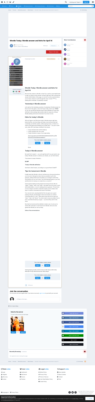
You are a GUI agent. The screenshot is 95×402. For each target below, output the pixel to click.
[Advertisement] (47, 24)
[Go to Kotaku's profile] (65, 59)
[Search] (92, 6)
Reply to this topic (53, 52)
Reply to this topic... (22, 299)
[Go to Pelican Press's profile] (11, 45)
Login (3, 372)
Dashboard (24, 372)
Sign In (37, 143)
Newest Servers (29, 6)
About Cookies (62, 374)
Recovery (5, 376)
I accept (90, 398)
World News (25, 46)
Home (5, 6)
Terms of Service (44, 376)
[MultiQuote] (26, 285)
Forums (19, 6)
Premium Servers (41, 6)
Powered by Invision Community (86, 392)
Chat (59, 379)
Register (4, 374)
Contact (4, 379)
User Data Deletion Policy (46, 379)
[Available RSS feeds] (85, 362)
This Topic (86, 6)
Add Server (24, 374)
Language (5, 392)
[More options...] (58, 59)
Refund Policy (43, 372)
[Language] (93, 2)
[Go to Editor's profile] (65, 54)
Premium (23, 379)
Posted (30, 59)
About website (61, 372)
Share (46, 45)
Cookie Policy (43, 381)
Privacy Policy (43, 374)
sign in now (42, 293)
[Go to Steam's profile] (65, 49)
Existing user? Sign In (75, 2)
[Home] (2, 2)
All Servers (51, 6)
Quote (31, 285)
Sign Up (86, 2)
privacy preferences (8, 400)
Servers (23, 376)
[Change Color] (13, 2)
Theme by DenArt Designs (86, 393)
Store (12, 6)
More (59, 6)
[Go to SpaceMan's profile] (65, 64)
